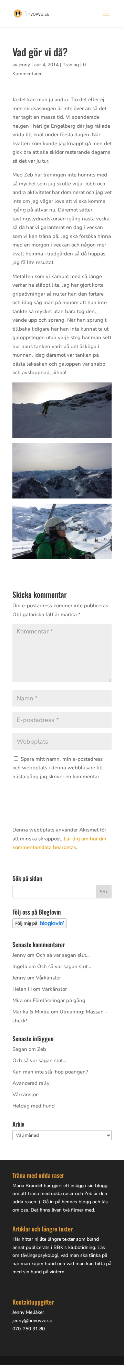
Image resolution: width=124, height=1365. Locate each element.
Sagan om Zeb (29, 1049)
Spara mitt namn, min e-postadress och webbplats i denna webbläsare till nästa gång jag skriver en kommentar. (57, 768)
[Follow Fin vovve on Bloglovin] (39, 926)
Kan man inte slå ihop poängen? (50, 1071)
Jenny (19, 955)
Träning (71, 64)
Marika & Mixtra (31, 1011)
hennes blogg (76, 1201)
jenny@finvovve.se (32, 1320)
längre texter (61, 1239)
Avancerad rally (31, 1083)
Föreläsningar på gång (59, 1000)
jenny (24, 64)
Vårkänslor (48, 977)
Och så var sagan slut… (63, 955)
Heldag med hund (33, 1105)
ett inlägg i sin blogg (85, 1185)
